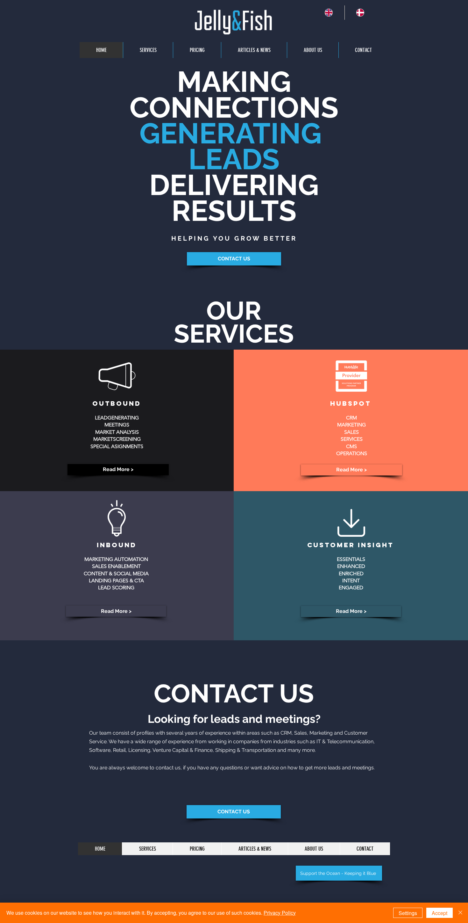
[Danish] (360, 12)
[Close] (460, 913)
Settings (408, 913)
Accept (439, 913)
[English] (328, 12)
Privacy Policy (280, 912)
